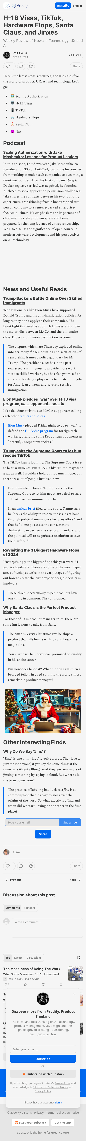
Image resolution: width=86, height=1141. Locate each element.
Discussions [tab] (33, 957)
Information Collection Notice (50, 1087)
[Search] (79, 958)
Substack (23, 1132)
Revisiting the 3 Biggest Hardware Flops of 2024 (41, 552)
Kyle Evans (20, 53)
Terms (50, 1112)
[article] (43, 976)
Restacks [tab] (29, 908)
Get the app (63, 1122)
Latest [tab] (18, 957)
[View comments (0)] (21, 66)
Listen (77, 55)
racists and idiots (32, 416)
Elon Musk (16, 425)
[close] (74, 994)
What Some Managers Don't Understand (31, 974)
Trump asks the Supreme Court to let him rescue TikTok (42, 453)
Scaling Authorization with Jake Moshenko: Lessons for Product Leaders (40, 154)
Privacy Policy (43, 1091)
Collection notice (68, 1112)
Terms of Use (62, 1083)
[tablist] (20, 908)
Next (72, 880)
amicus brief (26, 508)
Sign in (77, 5)
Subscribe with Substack (45, 1074)
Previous (15, 880)
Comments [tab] (13, 908)
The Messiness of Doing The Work (31, 969)
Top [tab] (8, 957)
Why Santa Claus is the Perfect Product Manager (39, 609)
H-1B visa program (39, 431)
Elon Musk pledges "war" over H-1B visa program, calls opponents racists (39, 401)
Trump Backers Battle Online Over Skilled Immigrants (42, 300)
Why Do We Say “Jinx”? (24, 751)
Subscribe (63, 5)
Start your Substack (32, 1122)
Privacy (39, 1112)
